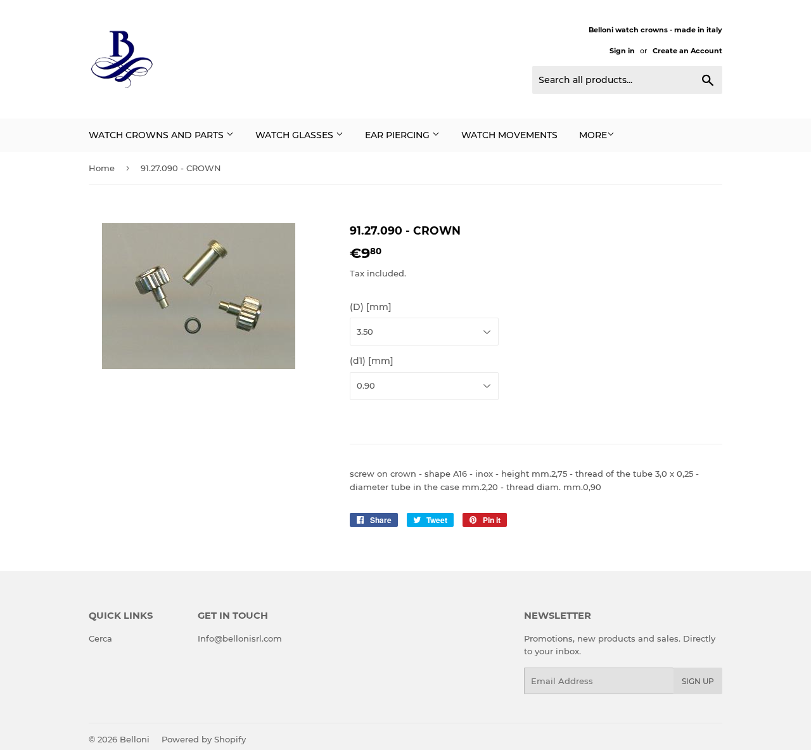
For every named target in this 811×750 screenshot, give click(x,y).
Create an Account (687, 50)
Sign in (622, 50)
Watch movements (509, 135)
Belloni (135, 739)
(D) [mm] (371, 307)
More (593, 135)
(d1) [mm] (371, 360)
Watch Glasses (295, 135)
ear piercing (398, 135)
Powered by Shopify (204, 739)
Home (102, 168)
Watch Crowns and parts (157, 135)
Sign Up (698, 681)
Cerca (100, 638)
